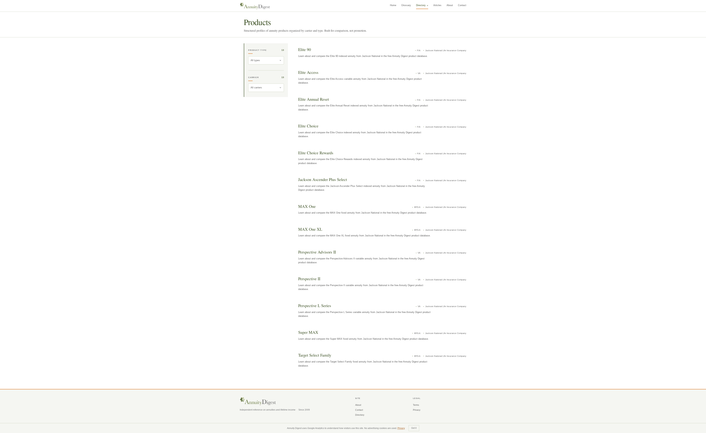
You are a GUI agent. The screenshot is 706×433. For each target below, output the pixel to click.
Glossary (406, 5)
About (450, 5)
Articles (437, 5)
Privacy (416, 410)
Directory (421, 5)
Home (393, 5)
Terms (416, 405)
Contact (462, 5)
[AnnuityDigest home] (255, 6)
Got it (413, 428)
